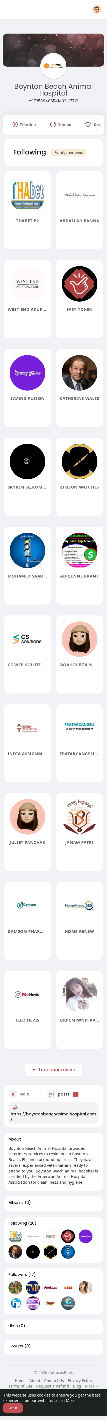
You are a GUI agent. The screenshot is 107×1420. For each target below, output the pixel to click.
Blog (77, 1386)
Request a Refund (52, 1386)
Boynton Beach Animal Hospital (53, 90)
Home (20, 1380)
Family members (69, 152)
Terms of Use (20, 1386)
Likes (13, 1326)
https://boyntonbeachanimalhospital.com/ (53, 1116)
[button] (97, 9)
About (34, 1380)
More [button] (90, 1386)
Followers (18, 1274)
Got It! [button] (13, 1407)
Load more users (57, 1070)
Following (18, 1223)
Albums (16, 1202)
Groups (16, 1346)
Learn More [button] (64, 1400)
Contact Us (54, 1380)
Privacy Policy (80, 1380)
